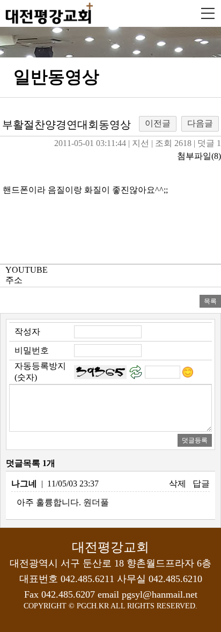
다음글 (200, 123)
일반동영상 (56, 76)
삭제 (177, 483)
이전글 (158, 123)
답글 (201, 483)
